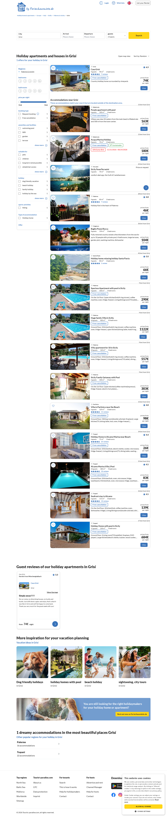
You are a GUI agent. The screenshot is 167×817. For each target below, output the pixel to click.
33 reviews (105, 471)
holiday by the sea (35, 193)
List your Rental (143, 3)
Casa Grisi (95, 69)
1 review (104, 263)
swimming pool (35, 128)
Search (139, 35)
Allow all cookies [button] (143, 806)
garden (35, 136)
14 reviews (105, 501)
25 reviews (105, 442)
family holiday (35, 189)
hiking (35, 208)
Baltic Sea (20, 787)
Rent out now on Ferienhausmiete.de (132, 714)
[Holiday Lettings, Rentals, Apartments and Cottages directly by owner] (35, 9)
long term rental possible (35, 163)
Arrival (66, 34)
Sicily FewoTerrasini (100, 169)
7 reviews (104, 74)
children (35, 159)
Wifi (35, 132)
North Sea (20, 782)
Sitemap (20, 801)
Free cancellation (35, 118)
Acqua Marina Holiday (101, 140)
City (20, 34)
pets (35, 154)
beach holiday (35, 185)
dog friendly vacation (35, 181)
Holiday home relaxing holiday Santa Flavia (110, 258)
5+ (40, 81)
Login (107, 3)
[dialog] (143, 794)
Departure (88, 34)
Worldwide (21, 796)
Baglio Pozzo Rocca (99, 229)
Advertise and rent (94, 782)
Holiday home (35, 218)
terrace (35, 140)
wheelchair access (35, 167)
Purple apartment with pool (103, 110)
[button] (143, 811)
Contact (63, 796)
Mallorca (20, 791)
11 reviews (105, 412)
